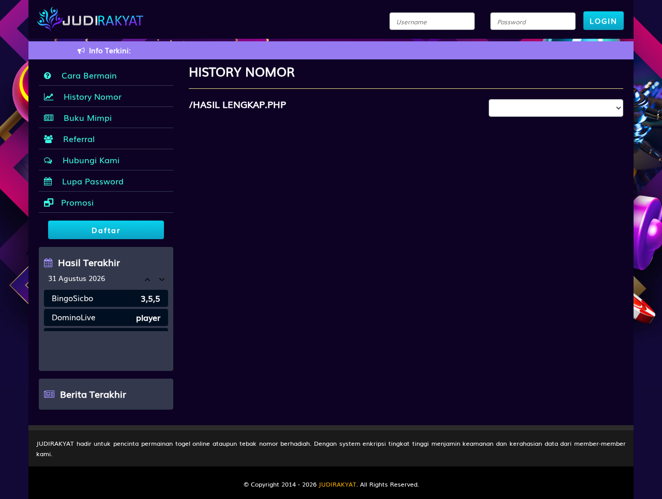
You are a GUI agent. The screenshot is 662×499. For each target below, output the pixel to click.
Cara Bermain (86, 75)
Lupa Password (90, 181)
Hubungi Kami (88, 159)
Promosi (76, 202)
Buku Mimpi (85, 117)
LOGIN (604, 20)
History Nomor (90, 96)
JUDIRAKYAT (337, 484)
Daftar (106, 230)
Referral (76, 138)
